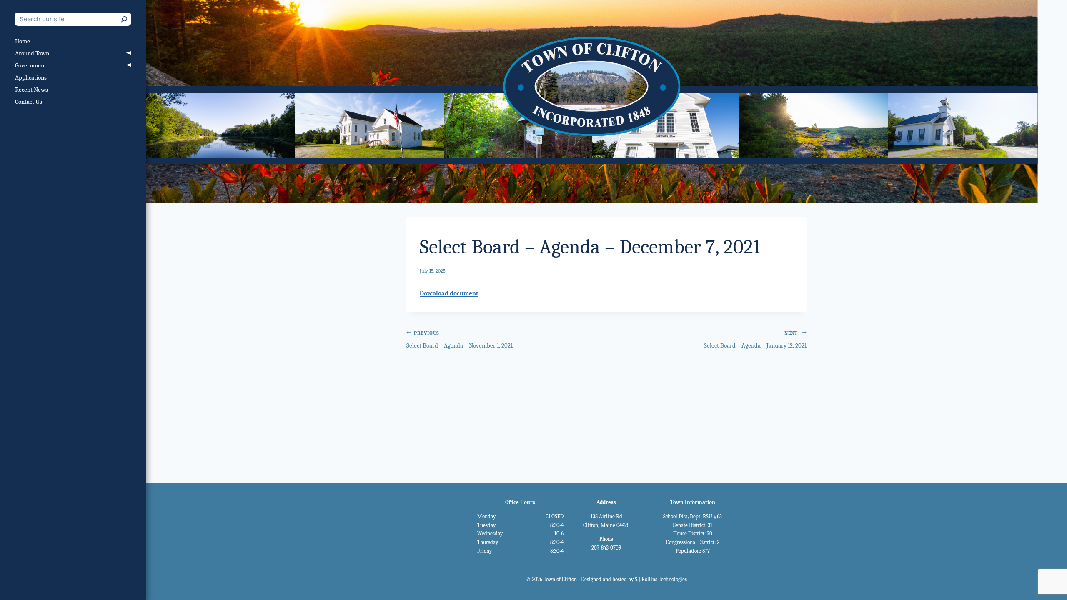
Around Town (32, 53)
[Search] (124, 19)
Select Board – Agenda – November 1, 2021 (459, 340)
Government (30, 65)
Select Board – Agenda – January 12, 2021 (755, 340)
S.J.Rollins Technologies (661, 579)
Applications (31, 77)
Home (22, 41)
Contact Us (28, 101)
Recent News (31, 89)
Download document (449, 293)
